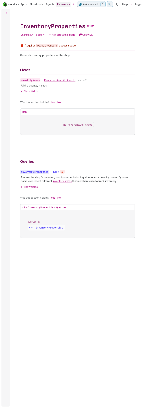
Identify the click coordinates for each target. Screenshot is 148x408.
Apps (24, 4)
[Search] (110, 4)
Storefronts (36, 4)
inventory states (62, 181)
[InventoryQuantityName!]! (59, 80)
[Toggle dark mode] (117, 4)
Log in (138, 4)
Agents (50, 4)
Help (125, 4)
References (64, 4)
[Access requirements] (62, 172)
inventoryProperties (49, 227)
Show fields (31, 91)
